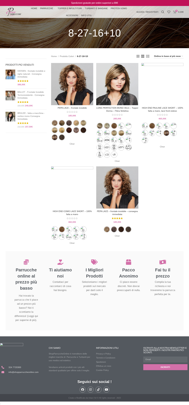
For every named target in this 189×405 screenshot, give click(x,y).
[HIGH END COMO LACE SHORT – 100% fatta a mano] (72, 187)
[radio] (55, 123)
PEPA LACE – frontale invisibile (72, 108)
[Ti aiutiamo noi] (60, 262)
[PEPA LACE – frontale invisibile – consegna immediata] (117, 187)
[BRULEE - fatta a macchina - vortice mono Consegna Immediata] (10, 120)
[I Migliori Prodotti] (94, 262)
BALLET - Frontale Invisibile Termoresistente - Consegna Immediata (30, 95)
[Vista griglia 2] (138, 56)
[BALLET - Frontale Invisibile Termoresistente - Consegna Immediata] (10, 99)
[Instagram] (91, 390)
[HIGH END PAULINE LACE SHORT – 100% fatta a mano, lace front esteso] (162, 84)
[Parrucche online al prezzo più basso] (26, 262)
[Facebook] (83, 390)
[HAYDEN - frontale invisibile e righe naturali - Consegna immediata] (10, 78)
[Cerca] (163, 12)
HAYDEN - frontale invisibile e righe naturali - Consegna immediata (31, 74)
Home (54, 56)
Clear (72, 144)
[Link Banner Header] (94, 3)
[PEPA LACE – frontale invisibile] (72, 84)
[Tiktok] (98, 390)
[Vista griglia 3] (142, 56)
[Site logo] (14, 12)
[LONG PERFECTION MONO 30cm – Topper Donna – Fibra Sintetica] (117, 84)
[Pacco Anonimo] (128, 262)
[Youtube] (106, 390)
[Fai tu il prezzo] (162, 262)
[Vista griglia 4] (147, 56)
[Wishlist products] (169, 12)
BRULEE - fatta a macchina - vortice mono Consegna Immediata (31, 116)
